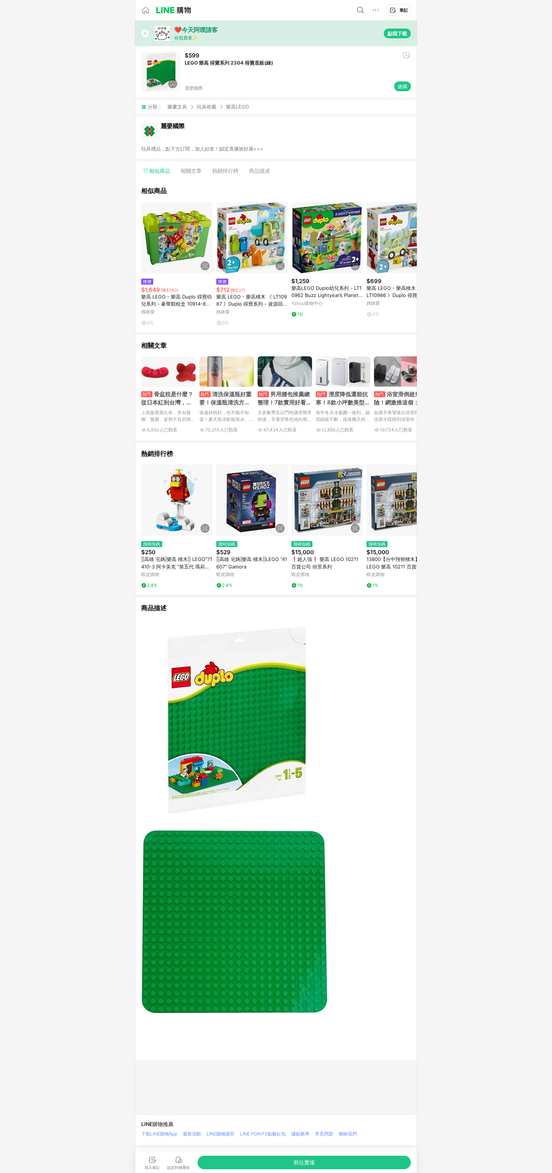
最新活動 (192, 1134)
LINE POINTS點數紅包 (263, 1134)
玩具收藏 (206, 107)
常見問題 (324, 1134)
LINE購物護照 (220, 1134)
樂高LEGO (237, 107)
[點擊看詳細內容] (177, 237)
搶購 (402, 86)
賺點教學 (300, 1134)
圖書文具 (177, 107)
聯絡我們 (348, 1134)
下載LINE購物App (159, 1134)
